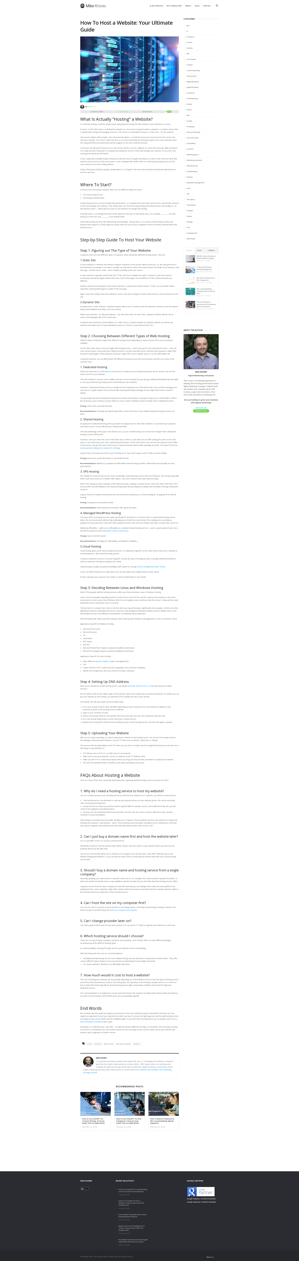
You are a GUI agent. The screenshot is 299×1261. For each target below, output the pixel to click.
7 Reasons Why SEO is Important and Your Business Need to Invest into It (206, 304)
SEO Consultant (174, 6)
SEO (188, 194)
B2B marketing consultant (90, 1021)
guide (89, 1044)
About (188, 6)
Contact (207, 6)
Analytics (190, 48)
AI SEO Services (156, 6)
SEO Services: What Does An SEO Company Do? (206, 279)
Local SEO (190, 149)
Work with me (201, 408)
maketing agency (193, 155)
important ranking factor (94, 448)
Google (189, 121)
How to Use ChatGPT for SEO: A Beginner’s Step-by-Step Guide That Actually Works (129, 1121)
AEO (188, 26)
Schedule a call (201, 411)
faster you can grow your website (123, 910)
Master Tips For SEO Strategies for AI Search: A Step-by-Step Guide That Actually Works (131, 1228)
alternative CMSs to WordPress (115, 531)
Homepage (190, 126)
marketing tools (192, 166)
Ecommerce (191, 93)
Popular (189, 250)
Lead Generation (193, 138)
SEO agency (191, 199)
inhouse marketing (193, 132)
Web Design (124, 112)
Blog (197, 6)
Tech (188, 227)
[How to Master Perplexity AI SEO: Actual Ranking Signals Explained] (163, 1104)
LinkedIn (143, 1069)
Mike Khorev (92, 107)
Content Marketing (193, 70)
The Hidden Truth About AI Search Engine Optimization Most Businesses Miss (133, 1241)
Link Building (191, 143)
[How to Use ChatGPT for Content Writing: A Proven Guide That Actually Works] (95, 1104)
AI (187, 31)
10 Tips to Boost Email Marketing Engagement (204, 268)
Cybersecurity (191, 76)
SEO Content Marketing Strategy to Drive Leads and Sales (206, 291)
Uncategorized (192, 233)
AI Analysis (190, 37)
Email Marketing (192, 98)
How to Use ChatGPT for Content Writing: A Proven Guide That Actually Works (93, 1121)
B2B (188, 54)
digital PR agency (193, 87)
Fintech (189, 110)
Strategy (190, 222)
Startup (189, 216)
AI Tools (189, 42)
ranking (189, 177)
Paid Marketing (192, 171)
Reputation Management (195, 183)
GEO (188, 115)
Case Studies (191, 59)
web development (123, 1044)
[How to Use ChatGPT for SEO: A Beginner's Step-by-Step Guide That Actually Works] (129, 1104)
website (137, 1044)
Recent (199, 250)
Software (190, 211)
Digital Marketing (192, 82)
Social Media (191, 205)
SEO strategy (114, 448)
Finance (189, 104)
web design (109, 1044)
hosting (98, 1044)
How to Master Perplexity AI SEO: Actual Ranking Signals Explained (162, 1121)
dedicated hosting (108, 371)
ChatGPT (190, 65)
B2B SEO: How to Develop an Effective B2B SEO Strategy (206, 257)
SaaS (188, 188)
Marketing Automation (194, 160)
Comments (211, 250)
